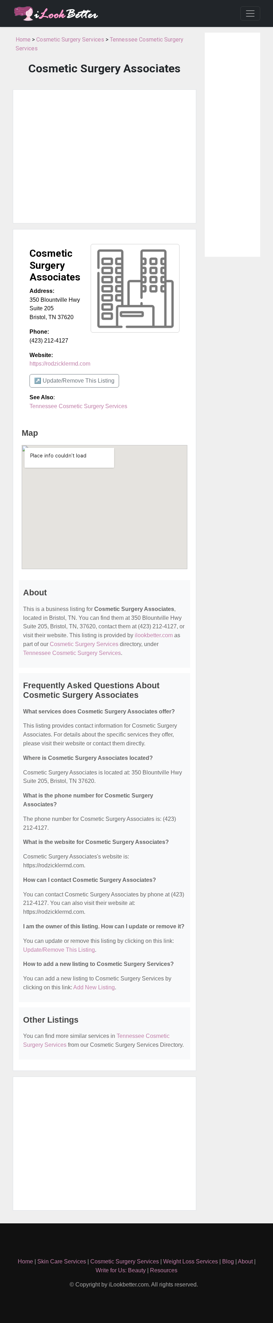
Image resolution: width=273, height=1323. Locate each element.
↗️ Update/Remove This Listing (74, 381)
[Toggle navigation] (250, 13)
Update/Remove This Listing (59, 950)
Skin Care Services (61, 1261)
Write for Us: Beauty (121, 1270)
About (245, 1261)
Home (23, 39)
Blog (228, 1261)
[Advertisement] (104, 156)
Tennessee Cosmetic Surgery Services (78, 406)
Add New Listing (94, 987)
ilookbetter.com (154, 635)
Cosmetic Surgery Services (70, 39)
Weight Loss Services (190, 1261)
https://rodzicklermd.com (60, 364)
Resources (163, 1270)
